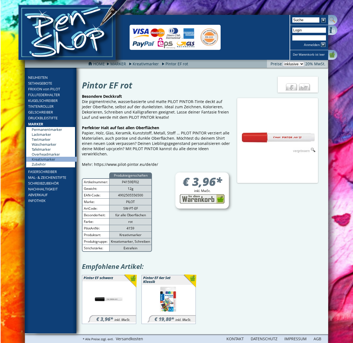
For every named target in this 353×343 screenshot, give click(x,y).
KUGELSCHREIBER (43, 100)
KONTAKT (235, 338)
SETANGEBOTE (40, 83)
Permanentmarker (47, 129)
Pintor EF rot (176, 63)
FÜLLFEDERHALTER (44, 94)
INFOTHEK (37, 200)
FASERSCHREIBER (42, 171)
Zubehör (39, 164)
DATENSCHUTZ (264, 338)
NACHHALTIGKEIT (43, 189)
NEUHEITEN (38, 77)
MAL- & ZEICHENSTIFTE (47, 177)
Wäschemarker (44, 144)
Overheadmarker (46, 154)
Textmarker (41, 139)
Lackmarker (41, 134)
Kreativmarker (146, 63)
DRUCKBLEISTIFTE (43, 117)
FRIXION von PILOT (44, 89)
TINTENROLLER (41, 106)
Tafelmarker (41, 149)
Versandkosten (129, 338)
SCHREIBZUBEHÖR (43, 183)
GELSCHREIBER (40, 112)
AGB (317, 338)
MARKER (35, 123)
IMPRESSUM (295, 338)
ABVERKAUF (38, 194)
